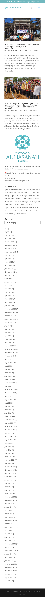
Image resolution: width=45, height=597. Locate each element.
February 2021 (9, 420)
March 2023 (8, 339)
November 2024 (10, 272)
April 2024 (7, 295)
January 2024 (9, 305)
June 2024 (7, 289)
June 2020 (7, 447)
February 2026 (9, 238)
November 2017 (10, 520)
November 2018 (10, 500)
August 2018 (8, 507)
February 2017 (9, 540)
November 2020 (10, 430)
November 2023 (10, 312)
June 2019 (7, 483)
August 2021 (8, 400)
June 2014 (7, 581)
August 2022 (8, 363)
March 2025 (8, 262)
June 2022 (7, 369)
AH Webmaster (12, 50)
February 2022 (9, 383)
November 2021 (10, 393)
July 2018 (7, 510)
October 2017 (9, 524)
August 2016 (8, 554)
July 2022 (7, 366)
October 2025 (9, 248)
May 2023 (7, 332)
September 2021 (10, 396)
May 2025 (7, 255)
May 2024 (7, 292)
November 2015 (10, 567)
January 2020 (9, 463)
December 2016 (10, 544)
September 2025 (10, 252)
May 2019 (7, 487)
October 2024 (9, 275)
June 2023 (7, 329)
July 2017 (7, 530)
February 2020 (9, 460)
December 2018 (10, 497)
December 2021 (10, 389)
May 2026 (7, 235)
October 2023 (9, 316)
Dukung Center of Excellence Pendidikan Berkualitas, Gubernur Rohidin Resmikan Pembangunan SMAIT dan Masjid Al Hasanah (21, 106)
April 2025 (7, 259)
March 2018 (8, 514)
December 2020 (10, 426)
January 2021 (9, 423)
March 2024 (8, 299)
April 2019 (7, 490)
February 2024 (9, 302)
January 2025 (9, 269)
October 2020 (9, 433)
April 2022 (7, 376)
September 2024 (10, 279)
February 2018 (9, 517)
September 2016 (10, 551)
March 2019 (8, 493)
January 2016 (9, 561)
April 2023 (7, 336)
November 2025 (10, 245)
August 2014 (8, 577)
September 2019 (10, 477)
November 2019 (10, 470)
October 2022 (9, 356)
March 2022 (8, 379)
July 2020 (7, 443)
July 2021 (7, 403)
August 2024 (8, 282)
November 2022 (10, 353)
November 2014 (10, 571)
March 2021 (8, 416)
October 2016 (9, 547)
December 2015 (10, 564)
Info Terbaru (34, 50)
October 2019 (9, 473)
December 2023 (10, 309)
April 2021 (7, 413)
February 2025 (9, 265)
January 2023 (9, 346)
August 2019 (8, 480)
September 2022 (10, 359)
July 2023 (7, 326)
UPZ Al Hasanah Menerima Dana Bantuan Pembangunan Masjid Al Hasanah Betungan (21, 46)
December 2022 (10, 349)
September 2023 (10, 319)
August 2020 (8, 440)
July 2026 (7, 232)
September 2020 (10, 436)
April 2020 (7, 453)
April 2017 (7, 537)
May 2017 (7, 534)
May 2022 (7, 373)
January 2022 (9, 386)
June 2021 (7, 406)
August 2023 (8, 322)
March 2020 (8, 457)
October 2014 (9, 574)
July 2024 (7, 285)
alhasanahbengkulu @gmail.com (17, 181)
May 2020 (7, 450)
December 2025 (10, 242)
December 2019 (10, 467)
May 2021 (7, 410)
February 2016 (9, 557)
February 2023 (9, 342)
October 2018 (9, 504)
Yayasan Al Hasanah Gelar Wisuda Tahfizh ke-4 (21, 207)
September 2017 (10, 527)
